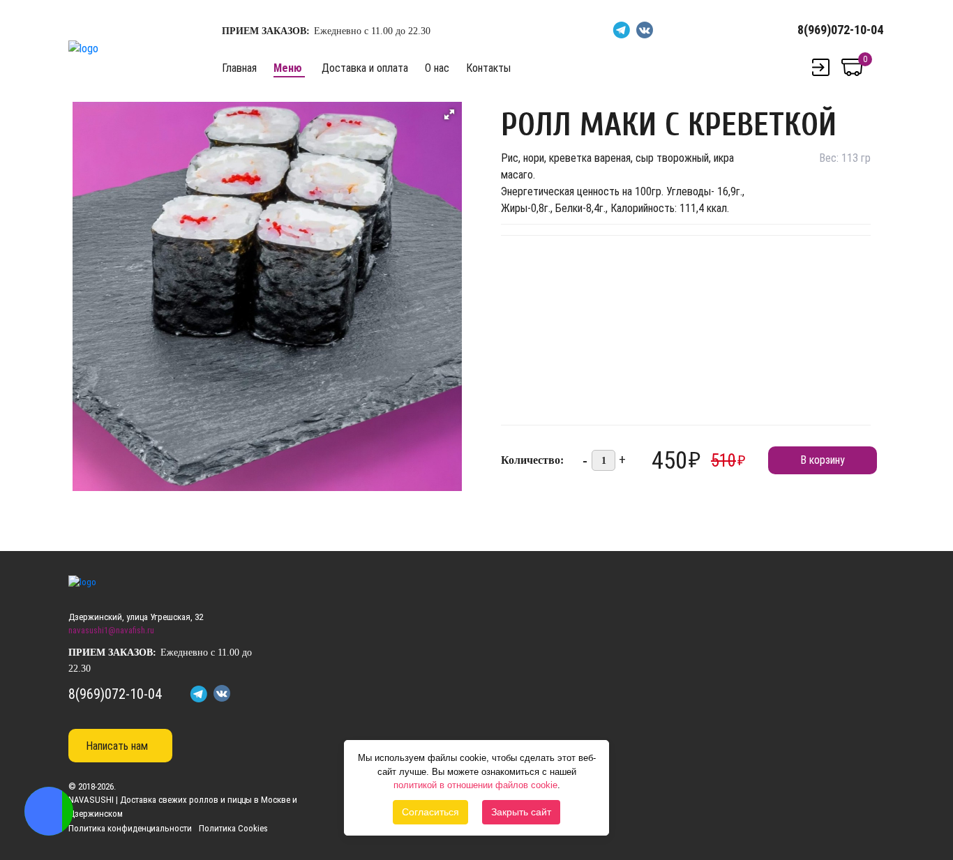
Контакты (488, 68)
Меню (287, 68)
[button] (449, 114)
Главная (239, 68)
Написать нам (117, 746)
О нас (437, 68)
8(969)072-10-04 (840, 29)
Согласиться (430, 811)
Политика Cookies (233, 828)
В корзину (822, 460)
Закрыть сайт (521, 811)
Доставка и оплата (365, 68)
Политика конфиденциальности (130, 828)
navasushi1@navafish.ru (111, 630)
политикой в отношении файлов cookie (475, 785)
